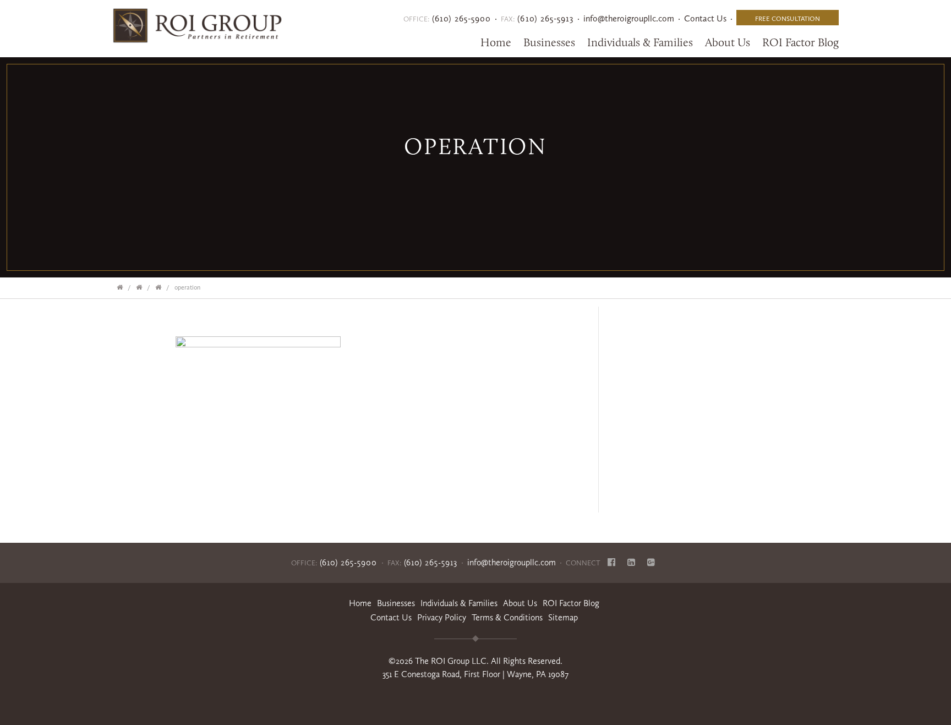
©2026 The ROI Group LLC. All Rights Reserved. (475, 661)
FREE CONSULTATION (787, 19)
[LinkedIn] (631, 562)
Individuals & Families (640, 42)
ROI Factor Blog (571, 603)
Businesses (549, 42)
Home (495, 42)
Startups (160, 284)
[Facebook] (611, 562)
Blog (800, 42)
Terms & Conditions (507, 617)
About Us (727, 42)
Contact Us (705, 18)
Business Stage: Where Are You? (140, 284)
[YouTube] (651, 562)
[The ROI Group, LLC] (194, 22)
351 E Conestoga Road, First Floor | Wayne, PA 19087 (475, 674)
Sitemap (563, 617)
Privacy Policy (441, 617)
